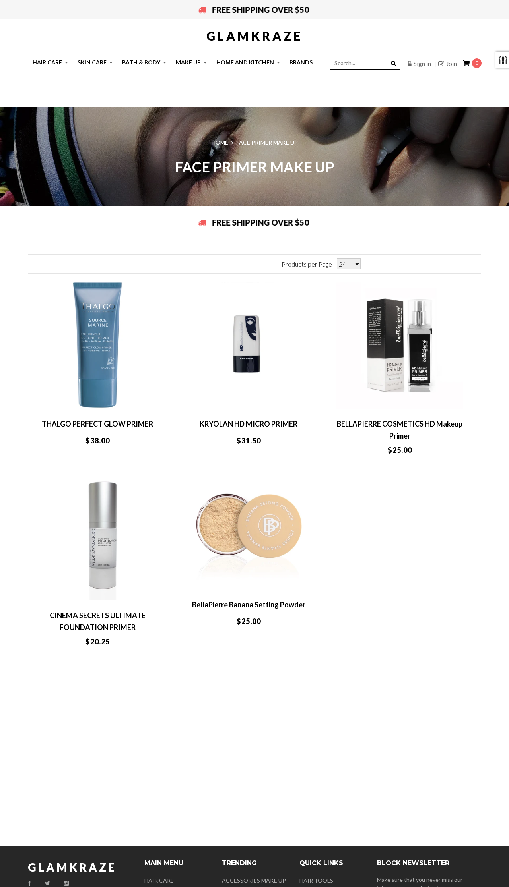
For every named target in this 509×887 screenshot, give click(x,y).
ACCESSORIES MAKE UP (254, 880)
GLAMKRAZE (254, 36)
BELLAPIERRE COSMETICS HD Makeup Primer (399, 429)
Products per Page (307, 264)
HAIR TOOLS (316, 880)
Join (451, 63)
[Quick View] (135, 400)
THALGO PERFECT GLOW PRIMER (97, 423)
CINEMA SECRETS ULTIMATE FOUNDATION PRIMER (98, 621)
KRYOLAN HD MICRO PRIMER (248, 423)
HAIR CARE (159, 880)
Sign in (422, 63)
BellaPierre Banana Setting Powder (248, 604)
